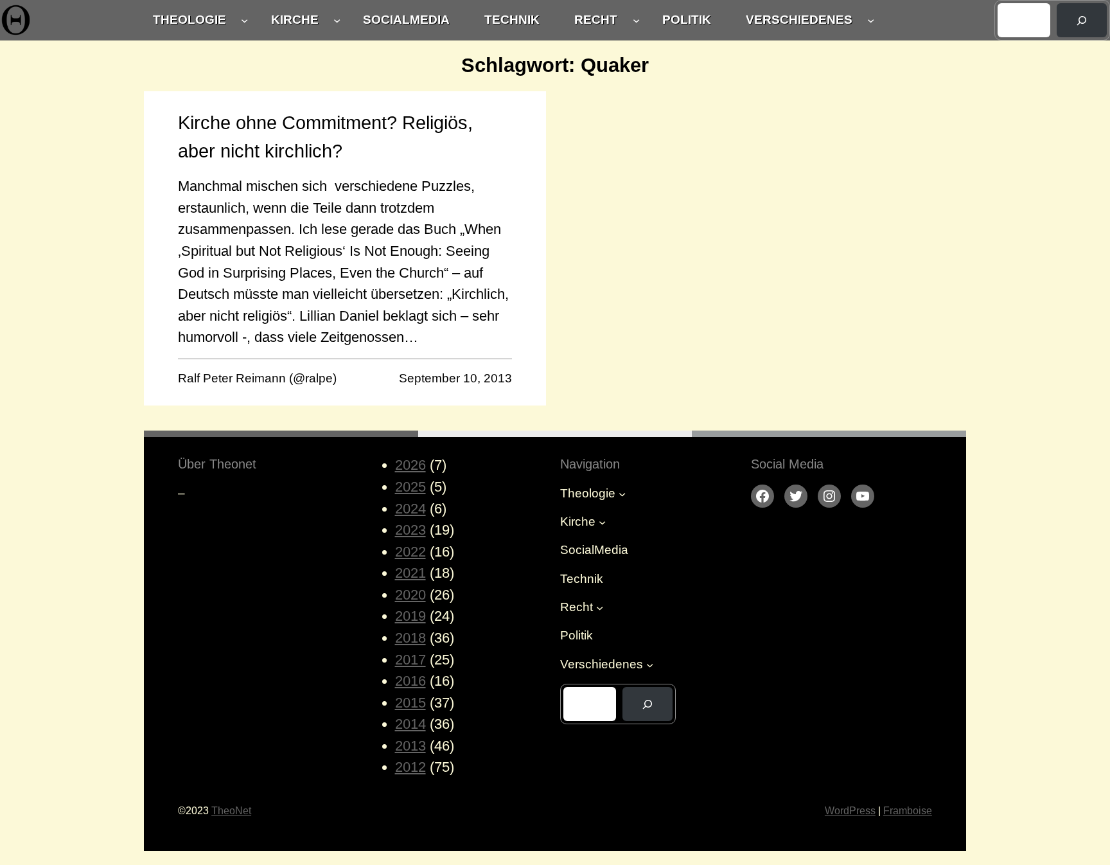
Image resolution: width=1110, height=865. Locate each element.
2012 (410, 767)
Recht (595, 19)
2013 (410, 746)
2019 (410, 616)
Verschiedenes (799, 19)
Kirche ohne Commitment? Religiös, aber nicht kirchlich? (325, 136)
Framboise (907, 810)
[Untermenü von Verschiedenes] (870, 20)
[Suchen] (1082, 20)
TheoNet (231, 810)
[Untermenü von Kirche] (336, 20)
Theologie (189, 19)
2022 (410, 552)
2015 (410, 703)
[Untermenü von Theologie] (244, 20)
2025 (410, 487)
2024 (410, 509)
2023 (410, 530)
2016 (410, 681)
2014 (410, 724)
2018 (410, 638)
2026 (410, 465)
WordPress (850, 810)
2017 (410, 660)
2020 (410, 595)
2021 (410, 573)
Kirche (295, 19)
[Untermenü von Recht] (636, 20)
